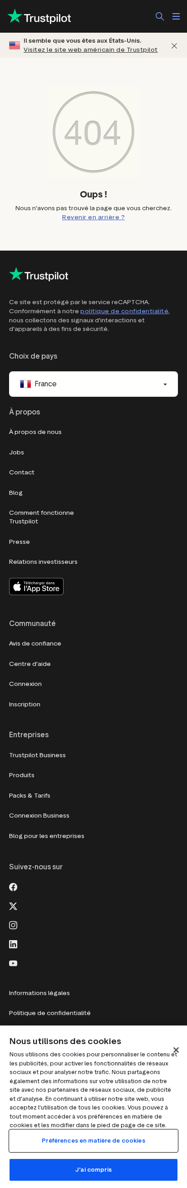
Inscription (24, 704)
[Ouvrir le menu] (176, 16)
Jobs (16, 452)
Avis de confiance (35, 643)
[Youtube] (13, 962)
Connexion (25, 684)
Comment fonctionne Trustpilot (41, 517)
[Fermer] (174, 45)
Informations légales (39, 993)
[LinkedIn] (13, 943)
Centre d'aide (30, 664)
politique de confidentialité (124, 311)
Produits (21, 775)
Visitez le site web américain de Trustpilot (91, 50)
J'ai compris (93, 1169)
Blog (16, 493)
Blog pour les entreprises (46, 836)
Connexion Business (39, 815)
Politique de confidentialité (50, 1013)
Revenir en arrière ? (93, 217)
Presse (19, 542)
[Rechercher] (159, 16)
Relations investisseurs (43, 562)
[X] (13, 905)
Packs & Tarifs (29, 795)
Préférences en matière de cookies (93, 1140)
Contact (21, 472)
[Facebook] (13, 886)
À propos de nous (35, 432)
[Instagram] (13, 924)
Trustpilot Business (37, 755)
